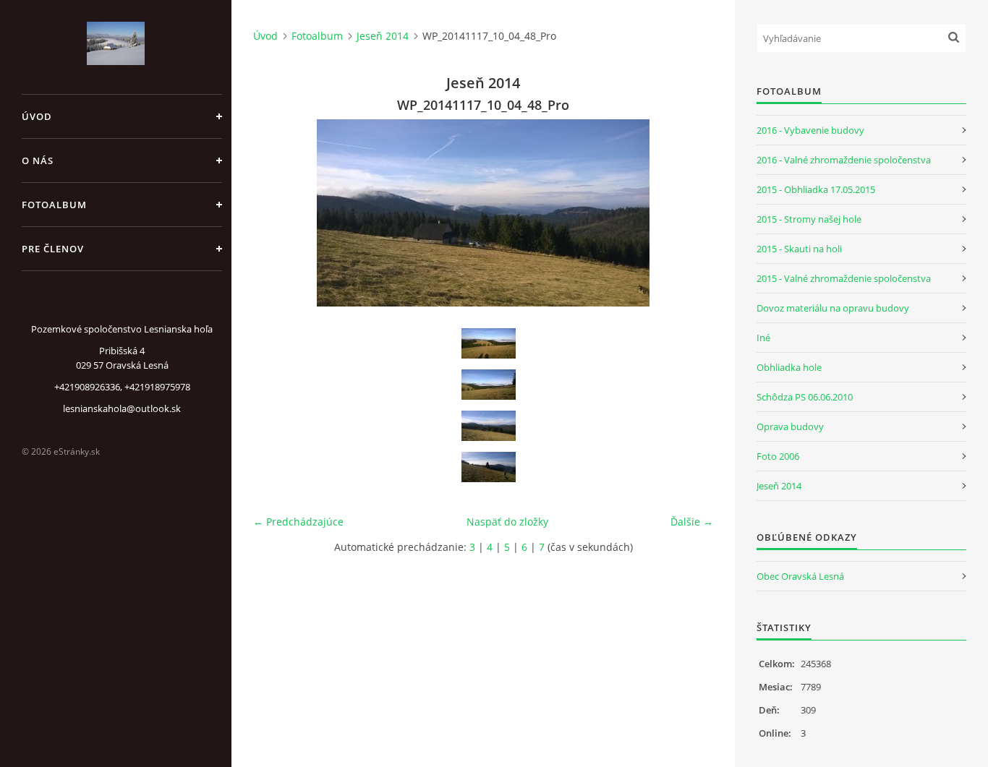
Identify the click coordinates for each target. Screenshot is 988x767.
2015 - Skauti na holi (799, 248)
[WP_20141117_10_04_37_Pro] (488, 384)
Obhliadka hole (789, 367)
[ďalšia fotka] (689, 213)
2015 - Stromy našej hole (809, 219)
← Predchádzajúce (298, 521)
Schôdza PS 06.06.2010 (805, 396)
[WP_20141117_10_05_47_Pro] (488, 467)
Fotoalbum (54, 204)
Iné (763, 337)
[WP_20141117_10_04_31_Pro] (488, 343)
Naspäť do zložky (507, 521)
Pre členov (53, 248)
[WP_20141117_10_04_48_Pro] (488, 426)
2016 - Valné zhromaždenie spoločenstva (844, 159)
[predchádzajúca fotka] (276, 213)
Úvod (37, 116)
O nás (38, 160)
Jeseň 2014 (383, 36)
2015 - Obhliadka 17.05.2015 (816, 189)
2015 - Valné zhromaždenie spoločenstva (844, 278)
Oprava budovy (790, 426)
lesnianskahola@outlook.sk (122, 408)
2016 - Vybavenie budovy (810, 130)
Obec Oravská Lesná (800, 576)
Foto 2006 (778, 456)
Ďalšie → (691, 521)
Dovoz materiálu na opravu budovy (833, 307)
